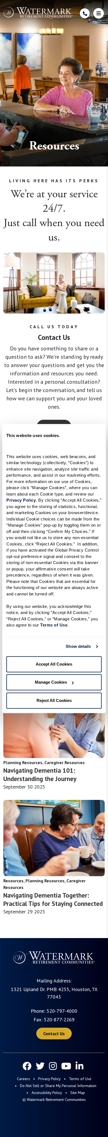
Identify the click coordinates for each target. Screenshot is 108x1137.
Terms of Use (80, 1078)
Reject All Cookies (54, 700)
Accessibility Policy (47, 1092)
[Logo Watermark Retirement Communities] (38, 12)
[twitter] (40, 1066)
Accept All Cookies (54, 664)
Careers (23, 1078)
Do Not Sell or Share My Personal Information (58, 1085)
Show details (78, 646)
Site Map (77, 1092)
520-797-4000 (62, 1011)
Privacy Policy (49, 1078)
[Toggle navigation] (98, 13)
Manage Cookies (51, 682)
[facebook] (26, 1066)
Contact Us (54, 1033)
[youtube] (66, 1066)
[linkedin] (79, 1066)
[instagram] (53, 1066)
